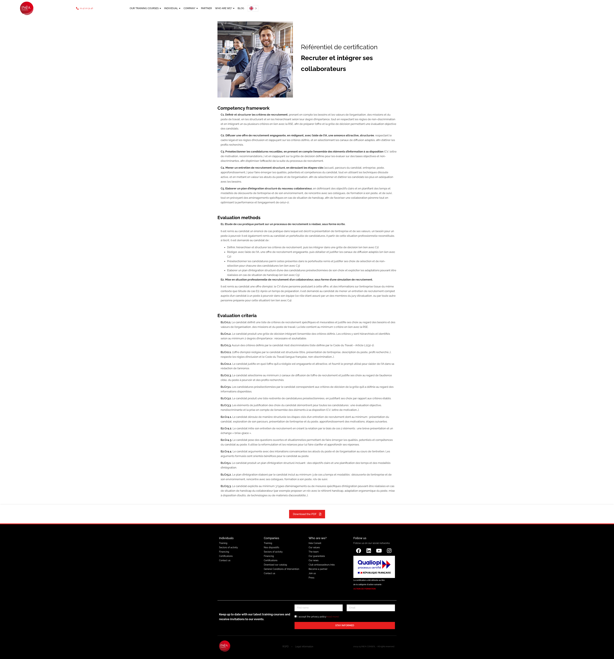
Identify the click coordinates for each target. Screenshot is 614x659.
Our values (314, 547)
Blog (241, 8)
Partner (206, 8)
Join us (312, 573)
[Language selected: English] (252, 8)
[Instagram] (389, 551)
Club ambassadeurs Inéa (322, 564)
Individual (171, 8)
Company (189, 8)
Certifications (226, 556)
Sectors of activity (228, 547)
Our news (314, 560)
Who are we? (223, 8)
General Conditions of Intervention (281, 569)
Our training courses (144, 8)
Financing (224, 551)
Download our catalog (275, 564)
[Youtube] (379, 551)
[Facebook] (358, 551)
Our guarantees (317, 556)
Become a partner (318, 569)
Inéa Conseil (315, 543)
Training (223, 543)
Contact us (224, 560)
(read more (332, 616)
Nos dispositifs (271, 547)
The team (314, 551)
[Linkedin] (369, 551)
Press (311, 577)
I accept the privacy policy (318, 616)
